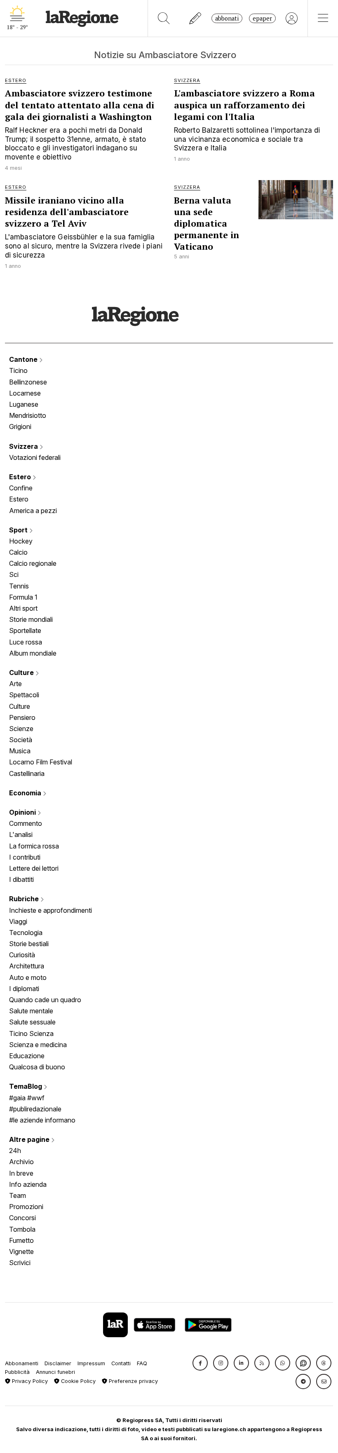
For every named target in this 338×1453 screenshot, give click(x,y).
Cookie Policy (77, 1381)
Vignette (21, 1251)
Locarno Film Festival (40, 762)
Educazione (27, 1056)
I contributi (24, 857)
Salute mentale (31, 1011)
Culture (22, 672)
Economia (26, 793)
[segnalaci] (195, 18)
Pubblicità (17, 1372)
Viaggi (18, 921)
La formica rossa (34, 846)
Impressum (91, 1363)
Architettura (26, 966)
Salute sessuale (32, 1022)
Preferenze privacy (132, 1381)
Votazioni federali (35, 457)
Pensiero (22, 717)
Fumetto (21, 1240)
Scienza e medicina (38, 1045)
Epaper (262, 18)
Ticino (18, 370)
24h (15, 1150)
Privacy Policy (29, 1381)
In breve (21, 1173)
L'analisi (21, 834)
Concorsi (22, 1218)
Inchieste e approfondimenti (50, 910)
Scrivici (20, 1262)
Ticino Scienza (31, 1033)
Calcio (18, 552)
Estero (21, 477)
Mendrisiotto (27, 415)
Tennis (19, 586)
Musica (20, 751)
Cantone (24, 359)
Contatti (121, 1363)
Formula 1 (23, 597)
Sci (14, 574)
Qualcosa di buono (37, 1067)
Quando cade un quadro (45, 1000)
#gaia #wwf (27, 1098)
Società (20, 740)
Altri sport (23, 608)
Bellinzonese (28, 382)
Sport (19, 530)
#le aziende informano (42, 1120)
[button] (200, 1363)
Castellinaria (27, 773)
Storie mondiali (31, 619)
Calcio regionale (32, 563)
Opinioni (23, 812)
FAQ (142, 1363)
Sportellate (25, 630)
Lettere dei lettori (34, 868)
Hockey (21, 541)
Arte (15, 684)
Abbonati (227, 18)
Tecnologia (25, 932)
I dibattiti (21, 879)
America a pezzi (33, 510)
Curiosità (22, 955)
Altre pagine (30, 1139)
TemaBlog (26, 1086)
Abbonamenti (21, 1363)
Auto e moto (28, 977)
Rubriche (24, 899)
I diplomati (24, 988)
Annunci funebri (55, 1372)
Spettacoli (24, 695)
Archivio (21, 1162)
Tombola (22, 1229)
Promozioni (26, 1206)
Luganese (23, 404)
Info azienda (28, 1184)
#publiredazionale (35, 1109)
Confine (21, 488)
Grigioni (20, 426)
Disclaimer (58, 1363)
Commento (25, 823)
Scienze (21, 728)
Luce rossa (25, 642)
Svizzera (24, 446)
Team (17, 1195)
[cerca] (164, 18)
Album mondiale (32, 653)
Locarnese (25, 393)
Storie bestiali (29, 944)
